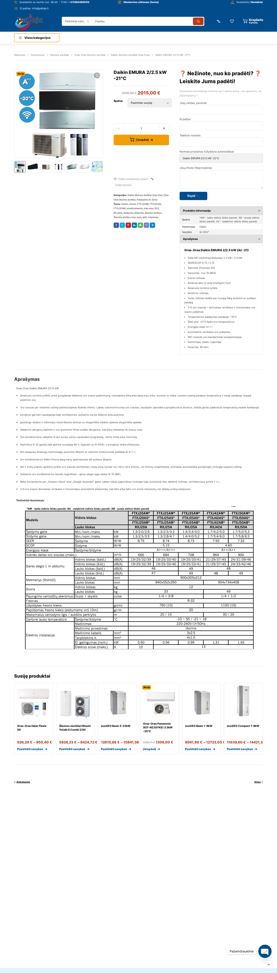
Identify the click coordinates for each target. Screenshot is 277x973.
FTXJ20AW (119, 208)
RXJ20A (118, 212)
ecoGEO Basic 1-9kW (198, 725)
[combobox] (77, 21)
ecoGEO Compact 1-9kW (243, 725)
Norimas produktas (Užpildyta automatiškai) (207, 151)
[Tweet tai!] (122, 225)
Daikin (124, 204)
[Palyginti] (152, 178)
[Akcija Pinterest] (128, 225)
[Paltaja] (29, 21)
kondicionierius (135, 208)
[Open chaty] (265, 951)
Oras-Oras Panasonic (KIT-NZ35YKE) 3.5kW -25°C (158, 727)
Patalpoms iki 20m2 (147, 199)
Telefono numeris (190, 135)
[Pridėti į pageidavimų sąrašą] (115, 178)
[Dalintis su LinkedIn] (134, 225)
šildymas (139, 212)
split (144, 217)
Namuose (19, 54)
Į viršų (268, 964)
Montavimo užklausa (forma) (141, 2)
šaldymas (128, 212)
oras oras (148, 208)
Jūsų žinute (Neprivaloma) (196, 167)
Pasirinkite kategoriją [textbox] (76, 21)
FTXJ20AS (155, 204)
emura (132, 204)
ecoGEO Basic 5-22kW (115, 725)
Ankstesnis (23, 781)
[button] (97, 75)
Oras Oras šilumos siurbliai (89, 54)
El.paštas (185, 119)
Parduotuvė (37, 54)
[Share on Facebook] (116, 225)
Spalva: (118, 100)
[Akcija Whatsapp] (140, 225)
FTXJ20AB (142, 204)
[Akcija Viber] (146, 225)
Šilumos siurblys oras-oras (127, 217)
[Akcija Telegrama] (152, 225)
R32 (157, 208)
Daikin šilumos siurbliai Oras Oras (130, 54)
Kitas (257, 781)
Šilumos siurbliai (59, 54)
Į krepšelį (142, 139)
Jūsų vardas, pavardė (193, 102)
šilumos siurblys (153, 212)
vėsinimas (153, 217)
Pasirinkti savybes (30, 749)
